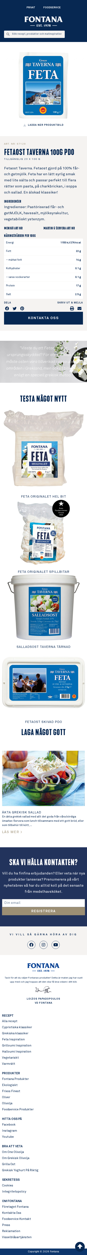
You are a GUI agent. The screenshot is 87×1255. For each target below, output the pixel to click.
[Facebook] (31, 945)
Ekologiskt (10, 1085)
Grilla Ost (8, 1164)
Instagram (9, 1130)
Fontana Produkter (15, 1079)
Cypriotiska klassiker (17, 1027)
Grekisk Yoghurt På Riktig (20, 1170)
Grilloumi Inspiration (16, 1045)
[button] (7, 308)
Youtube (8, 1136)
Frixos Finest (11, 1091)
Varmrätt (8, 1063)
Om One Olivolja (13, 1152)
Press (6, 1225)
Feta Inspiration (13, 1039)
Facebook (9, 1124)
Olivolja (7, 1103)
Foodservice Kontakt (16, 1219)
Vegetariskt (10, 1057)
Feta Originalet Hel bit (43, 496)
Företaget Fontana (15, 1206)
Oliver (6, 1097)
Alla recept (9, 1021)
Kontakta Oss (11, 1212)
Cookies (7, 1185)
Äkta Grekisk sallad (21, 812)
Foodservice (52, 7)
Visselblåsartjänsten (17, 1237)
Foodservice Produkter (18, 1109)
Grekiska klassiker (15, 1033)
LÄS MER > (12, 832)
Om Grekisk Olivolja (15, 1158)
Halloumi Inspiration (16, 1051)
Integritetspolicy (14, 1191)
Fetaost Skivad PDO (43, 722)
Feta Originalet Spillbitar (43, 571)
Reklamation (11, 1231)
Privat (31, 7)
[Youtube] (56, 945)
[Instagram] (43, 945)
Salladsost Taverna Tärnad (44, 646)
